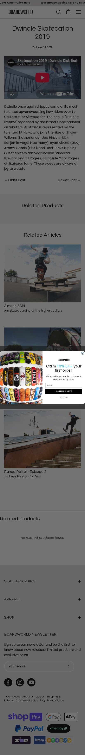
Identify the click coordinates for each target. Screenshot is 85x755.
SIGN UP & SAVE (64, 391)
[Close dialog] (82, 353)
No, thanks (63, 397)
